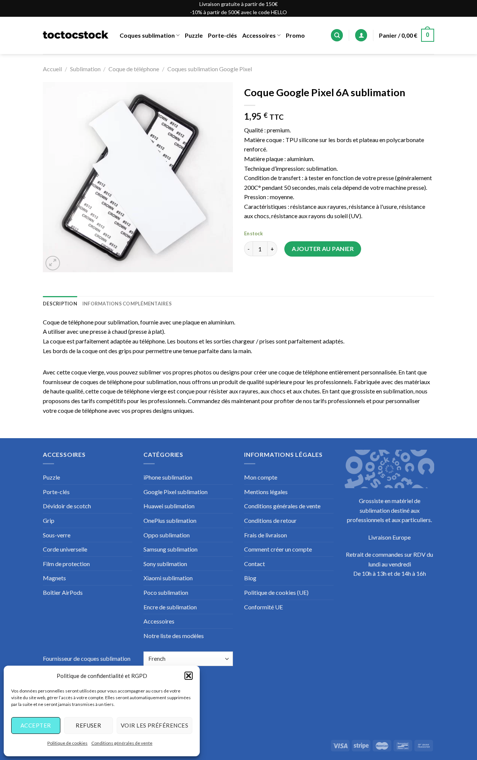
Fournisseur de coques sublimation (86, 658)
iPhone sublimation (167, 477)
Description (60, 304)
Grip (48, 520)
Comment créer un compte (278, 549)
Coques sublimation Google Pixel (209, 68)
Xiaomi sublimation (168, 577)
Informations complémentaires (127, 304)
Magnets (54, 577)
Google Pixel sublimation (175, 491)
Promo (295, 35)
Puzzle (194, 35)
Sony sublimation (165, 563)
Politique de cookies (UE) (276, 592)
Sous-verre (56, 534)
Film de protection (66, 563)
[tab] (60, 303)
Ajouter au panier (323, 248)
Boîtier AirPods (63, 592)
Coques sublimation (147, 35)
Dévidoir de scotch (67, 505)
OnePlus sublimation (169, 520)
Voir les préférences (154, 725)
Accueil (52, 68)
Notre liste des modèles (173, 635)
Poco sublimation (165, 592)
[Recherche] (337, 35)
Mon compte (260, 477)
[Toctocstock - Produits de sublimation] (75, 35)
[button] (188, 675)
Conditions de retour (270, 520)
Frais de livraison (265, 534)
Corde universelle (65, 549)
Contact (254, 563)
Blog (250, 577)
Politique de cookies (67, 743)
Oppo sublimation (166, 534)
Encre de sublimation (170, 606)
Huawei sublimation (169, 505)
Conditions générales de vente (121, 743)
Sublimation (85, 68)
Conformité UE (263, 606)
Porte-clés (222, 35)
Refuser (88, 725)
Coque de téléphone (133, 68)
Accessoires (259, 35)
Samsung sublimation (170, 549)
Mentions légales (266, 491)
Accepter (35, 725)
